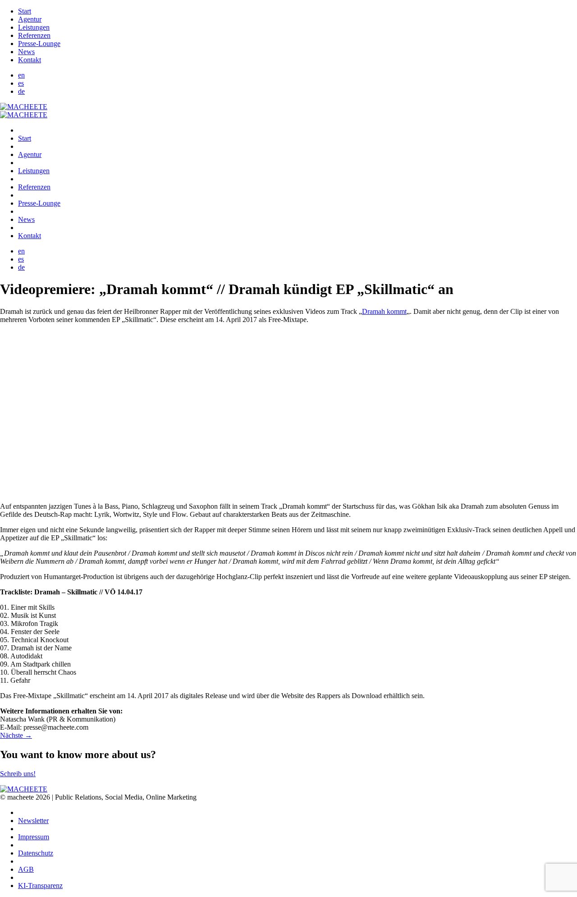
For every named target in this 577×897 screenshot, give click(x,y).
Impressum (33, 837)
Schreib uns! (18, 773)
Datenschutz (35, 853)
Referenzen (34, 35)
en (21, 75)
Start (24, 11)
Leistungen (34, 27)
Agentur (29, 19)
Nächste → (16, 735)
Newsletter (33, 820)
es (21, 83)
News (26, 51)
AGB (26, 869)
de (21, 91)
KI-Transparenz (40, 885)
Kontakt (29, 60)
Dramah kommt (384, 311)
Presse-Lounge (39, 43)
